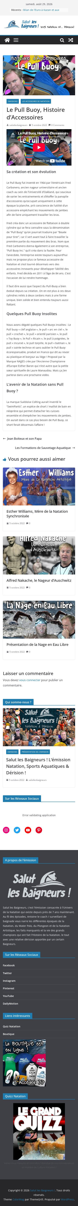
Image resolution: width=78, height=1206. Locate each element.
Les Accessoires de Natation (36, 101)
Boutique (8, 1034)
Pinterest (8, 988)
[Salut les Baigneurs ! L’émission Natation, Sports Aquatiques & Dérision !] (39, 727)
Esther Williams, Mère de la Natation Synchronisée (37, 513)
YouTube (8, 996)
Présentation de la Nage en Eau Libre (37, 644)
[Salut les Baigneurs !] (7, 40)
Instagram (9, 980)
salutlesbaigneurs (18, 125)
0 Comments (57, 125)
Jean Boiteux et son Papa (24, 439)
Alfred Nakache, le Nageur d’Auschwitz (39, 580)
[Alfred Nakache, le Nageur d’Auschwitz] (39, 539)
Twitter (7, 973)
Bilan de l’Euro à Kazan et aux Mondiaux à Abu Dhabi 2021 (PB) (43, 11)
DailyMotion (10, 1003)
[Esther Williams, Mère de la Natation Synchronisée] (39, 470)
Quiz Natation (11, 1026)
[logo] (39, 869)
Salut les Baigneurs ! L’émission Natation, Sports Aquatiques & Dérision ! (38, 766)
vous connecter (29, 680)
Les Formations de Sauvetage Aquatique (43, 448)
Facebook (9, 965)
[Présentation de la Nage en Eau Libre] (39, 603)
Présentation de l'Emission (35, 752)
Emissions (12, 101)
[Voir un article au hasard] (70, 40)
